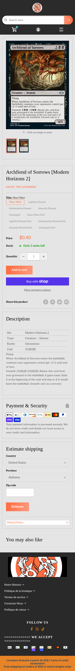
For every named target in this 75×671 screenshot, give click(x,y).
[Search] (68, 20)
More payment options (37, 290)
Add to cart (19, 270)
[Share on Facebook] (45, 302)
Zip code (11, 485)
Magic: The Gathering (21, 187)
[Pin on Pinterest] (52, 302)
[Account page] (38, 29)
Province (11, 470)
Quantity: (11, 256)
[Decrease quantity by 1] (23, 256)
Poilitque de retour (15, 609)
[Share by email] (66, 302)
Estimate (17, 506)
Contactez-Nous (14, 603)
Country (11, 456)
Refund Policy (15, 522)
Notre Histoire (13, 584)
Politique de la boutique (18, 591)
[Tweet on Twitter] (59, 302)
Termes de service (15, 597)
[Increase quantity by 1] (44, 256)
